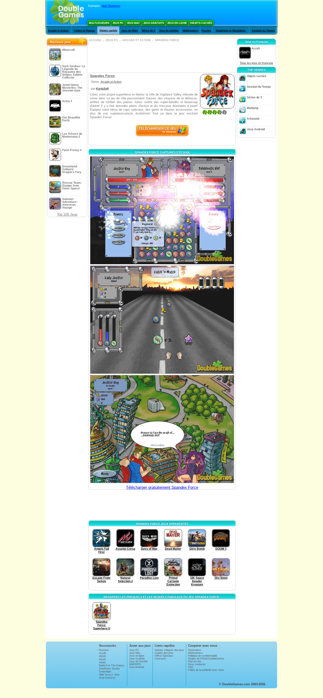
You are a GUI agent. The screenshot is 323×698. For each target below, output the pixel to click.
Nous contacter (197, 664)
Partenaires (194, 650)
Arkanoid (253, 118)
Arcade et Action (58, 30)
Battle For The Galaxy (111, 665)
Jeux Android (256, 129)
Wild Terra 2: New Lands (109, 676)
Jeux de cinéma (168, 30)
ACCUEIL (95, 40)
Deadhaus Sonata (109, 668)
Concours (160, 658)
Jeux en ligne (177, 23)
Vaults (102, 662)
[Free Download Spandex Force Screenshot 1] (162, 210)
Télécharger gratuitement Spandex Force (162, 487)
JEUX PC (112, 40)
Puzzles (206, 30)
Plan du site (194, 661)
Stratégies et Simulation (231, 30)
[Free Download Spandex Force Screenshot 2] (162, 320)
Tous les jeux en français (256, 63)
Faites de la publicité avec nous (206, 669)
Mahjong (252, 108)
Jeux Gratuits (153, 23)
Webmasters (195, 652)
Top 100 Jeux (67, 214)
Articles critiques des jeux (169, 650)
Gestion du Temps (263, 30)
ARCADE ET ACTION (136, 40)
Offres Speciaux (164, 655)
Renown (104, 650)
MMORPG (135, 664)
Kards (102, 659)
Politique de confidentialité (202, 655)
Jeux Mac (133, 23)
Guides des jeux (164, 652)
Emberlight (105, 671)
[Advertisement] (162, 57)
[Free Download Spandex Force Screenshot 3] (162, 429)
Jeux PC (118, 23)
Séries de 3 (148, 30)
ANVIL (102, 656)
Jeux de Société (138, 661)
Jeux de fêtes (129, 30)
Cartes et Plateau (84, 30)
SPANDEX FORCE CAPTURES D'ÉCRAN (162, 152)
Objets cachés (201, 23)
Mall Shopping (111, 6)
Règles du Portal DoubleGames (206, 658)
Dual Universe (107, 677)
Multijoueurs (99, 23)
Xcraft (102, 653)
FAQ (190, 667)
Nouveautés (107, 645)
